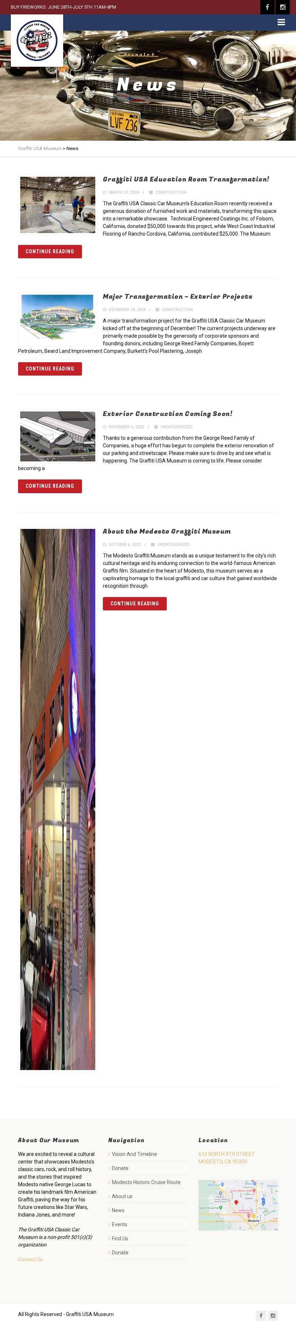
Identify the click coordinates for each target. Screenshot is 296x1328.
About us (122, 1196)
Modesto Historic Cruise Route (146, 1182)
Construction (171, 192)
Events (119, 1224)
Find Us (120, 1238)
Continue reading (50, 251)
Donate (120, 1168)
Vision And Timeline (134, 1154)
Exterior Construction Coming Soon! (167, 414)
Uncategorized (177, 427)
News (118, 1210)
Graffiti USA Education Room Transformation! (186, 179)
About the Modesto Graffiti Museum (167, 531)
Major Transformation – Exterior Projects (177, 297)
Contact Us (30, 1259)
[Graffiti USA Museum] (37, 40)
